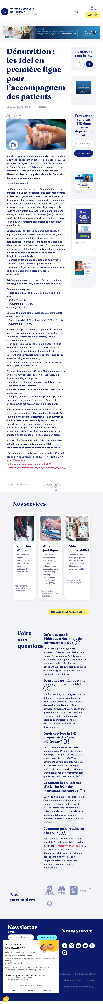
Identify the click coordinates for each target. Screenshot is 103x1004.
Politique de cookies (86, 973)
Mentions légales (60, 973)
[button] (77, 11)
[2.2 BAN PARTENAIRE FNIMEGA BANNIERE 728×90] (51, 37)
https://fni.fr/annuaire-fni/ (71, 845)
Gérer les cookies (72, 980)
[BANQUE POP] (83, 93)
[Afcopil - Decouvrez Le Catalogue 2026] (83, 238)
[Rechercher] (89, 64)
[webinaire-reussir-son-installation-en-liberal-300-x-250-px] (84, 188)
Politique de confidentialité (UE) (79, 986)
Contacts (92, 980)
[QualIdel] (83, 274)
